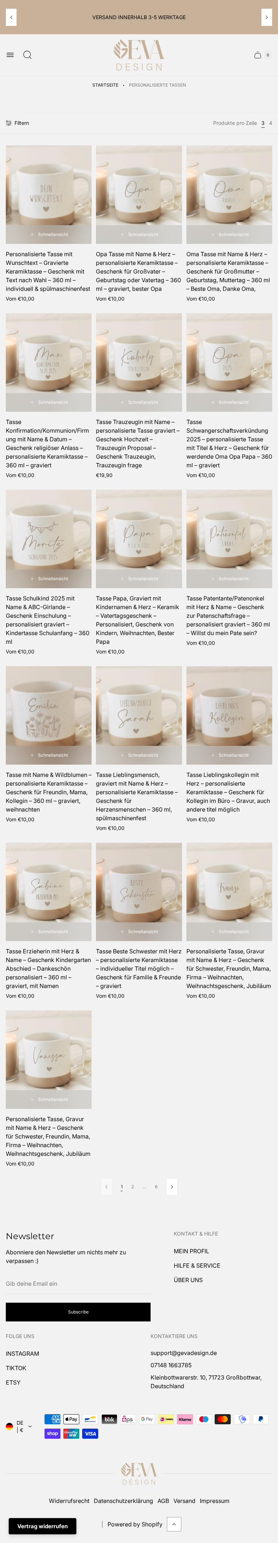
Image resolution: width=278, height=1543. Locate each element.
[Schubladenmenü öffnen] (10, 55)
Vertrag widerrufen (42, 1526)
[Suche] (27, 55)
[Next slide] (266, 17)
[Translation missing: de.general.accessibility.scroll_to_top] (174, 1524)
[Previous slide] (11, 17)
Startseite (105, 85)
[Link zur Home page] (139, 1474)
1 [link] (122, 1186)
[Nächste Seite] (172, 1187)
